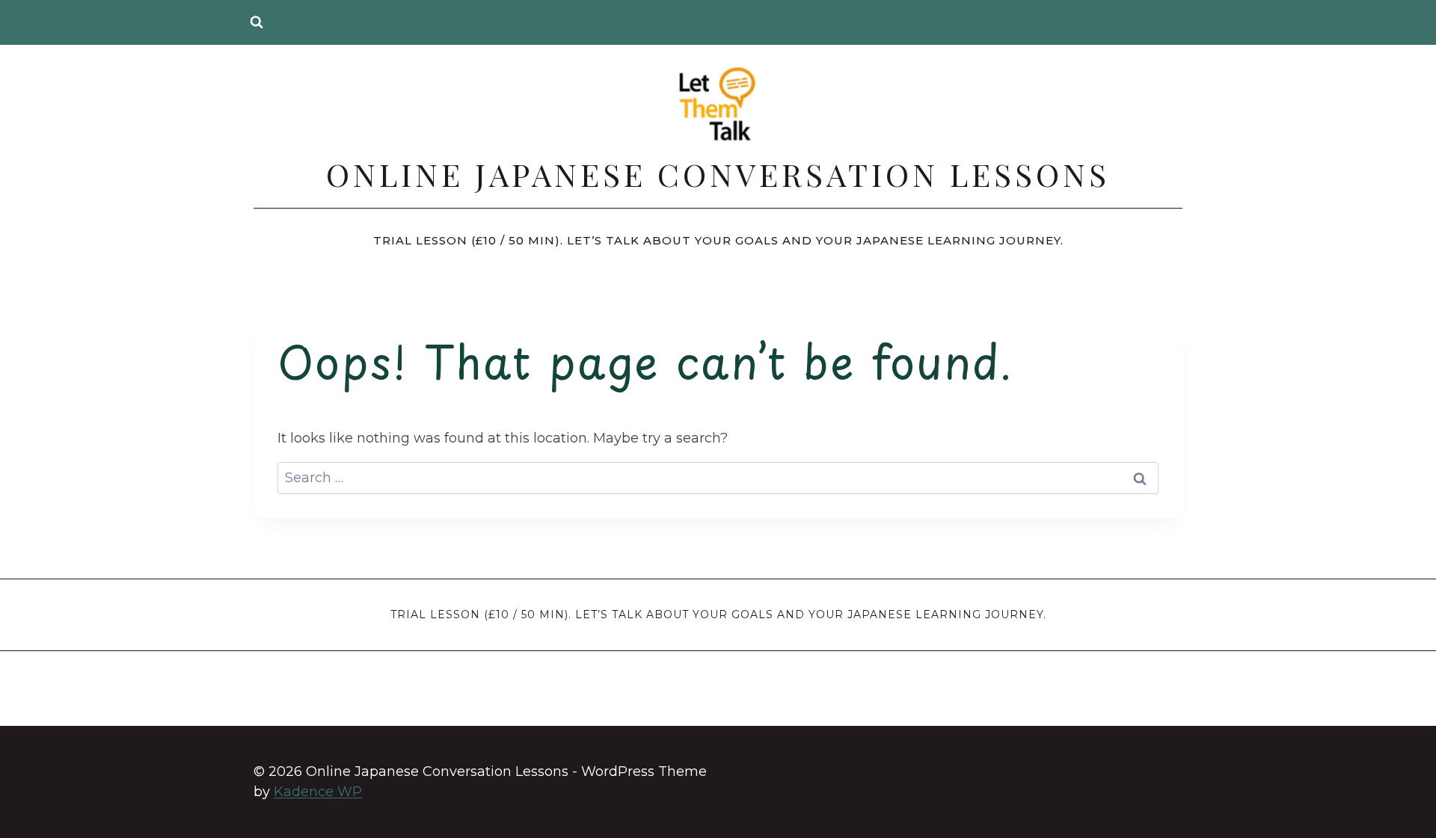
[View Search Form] (256, 22)
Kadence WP (318, 791)
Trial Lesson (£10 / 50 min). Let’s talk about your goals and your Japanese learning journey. (718, 240)
